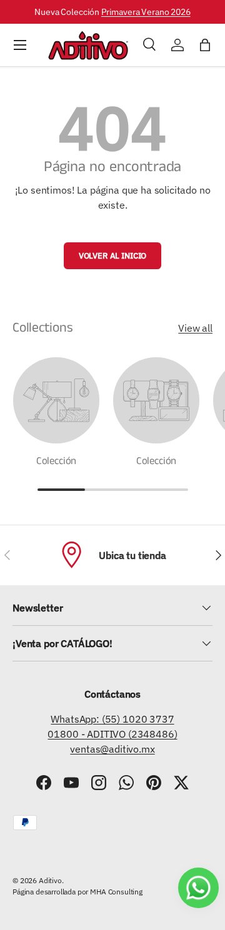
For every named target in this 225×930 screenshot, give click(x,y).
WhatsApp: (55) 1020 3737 (112, 719)
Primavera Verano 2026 (146, 11)
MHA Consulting (116, 891)
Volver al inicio (112, 255)
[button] (205, 45)
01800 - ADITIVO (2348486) (112, 734)
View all (195, 328)
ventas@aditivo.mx (112, 749)
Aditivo (50, 880)
